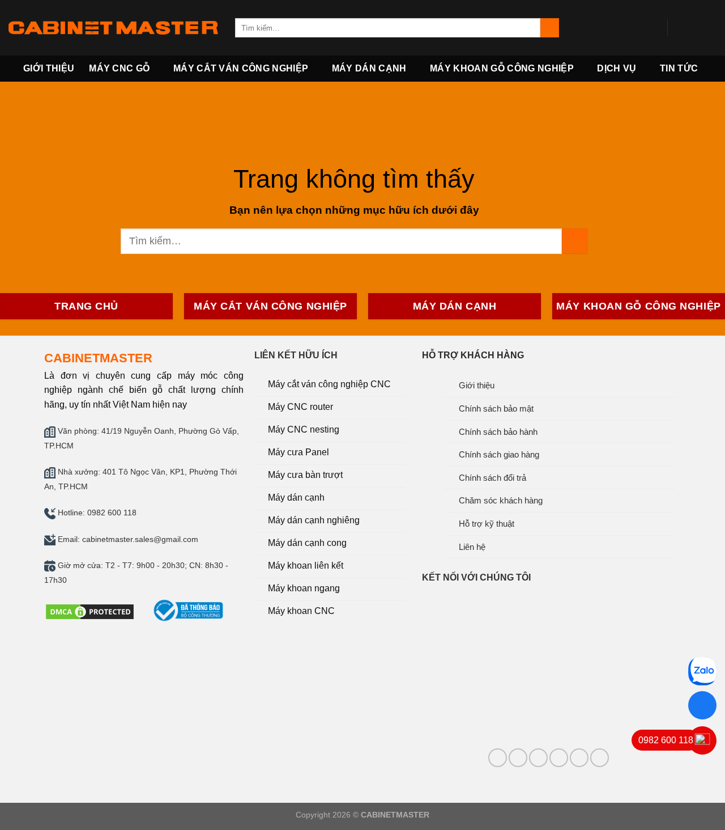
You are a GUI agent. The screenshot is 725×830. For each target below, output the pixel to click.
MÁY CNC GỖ (119, 68)
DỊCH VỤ (616, 68)
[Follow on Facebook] (679, 28)
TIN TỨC (679, 68)
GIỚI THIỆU (48, 68)
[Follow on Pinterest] (538, 757)
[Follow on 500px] (599, 757)
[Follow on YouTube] (709, 28)
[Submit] (549, 27)
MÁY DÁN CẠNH (369, 68)
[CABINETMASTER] (113, 28)
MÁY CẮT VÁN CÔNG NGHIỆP (240, 68)
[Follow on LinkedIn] (558, 757)
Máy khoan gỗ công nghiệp (502, 68)
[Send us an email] (694, 28)
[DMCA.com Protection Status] (89, 611)
